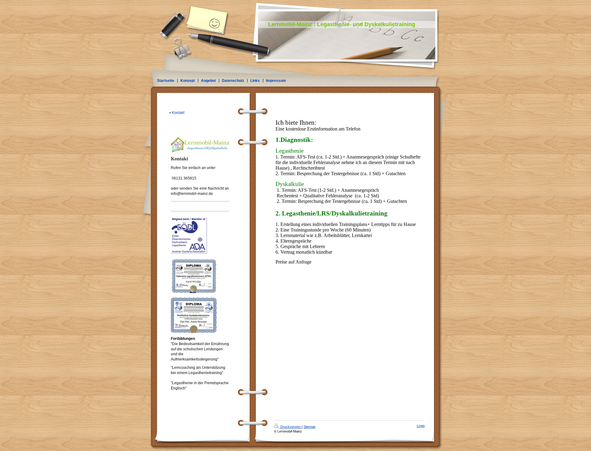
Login (421, 426)
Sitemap (310, 427)
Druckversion (290, 427)
